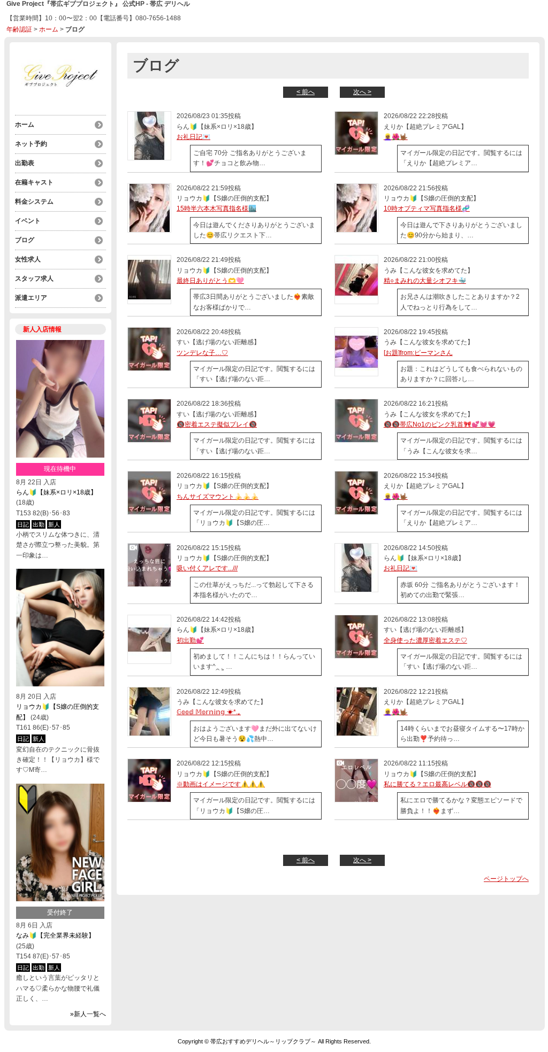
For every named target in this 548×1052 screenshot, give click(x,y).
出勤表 (24, 163)
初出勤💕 (190, 640)
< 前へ (305, 92)
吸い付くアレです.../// (207, 568)
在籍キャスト (34, 182)
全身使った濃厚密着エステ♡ (425, 640)
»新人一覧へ (88, 1014)
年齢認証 (19, 29)
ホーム (48, 29)
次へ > (362, 92)
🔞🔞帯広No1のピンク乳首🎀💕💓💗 (440, 424)
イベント (28, 221)
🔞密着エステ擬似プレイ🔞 (217, 424)
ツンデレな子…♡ (202, 353)
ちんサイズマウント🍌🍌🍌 (217, 496)
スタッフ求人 (34, 278)
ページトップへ (506, 879)
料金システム (34, 201)
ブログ (24, 240)
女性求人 (28, 259)
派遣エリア (31, 297)
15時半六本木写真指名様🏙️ (216, 208)
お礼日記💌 (193, 137)
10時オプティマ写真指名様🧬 (427, 208)
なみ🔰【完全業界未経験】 (55, 935)
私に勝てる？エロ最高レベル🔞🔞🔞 (437, 784)
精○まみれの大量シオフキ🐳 (425, 280)
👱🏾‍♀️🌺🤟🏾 (396, 137)
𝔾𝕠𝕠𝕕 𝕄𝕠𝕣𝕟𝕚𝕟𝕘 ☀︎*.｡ (209, 712)
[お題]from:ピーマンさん (418, 353)
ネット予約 (31, 144)
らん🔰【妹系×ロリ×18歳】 (56, 492)
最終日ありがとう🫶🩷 (210, 280)
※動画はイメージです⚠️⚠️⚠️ (221, 784)
